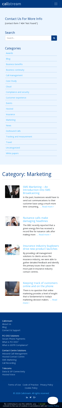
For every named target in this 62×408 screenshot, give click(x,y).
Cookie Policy (31, 388)
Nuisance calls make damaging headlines (35, 219)
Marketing (11, 119)
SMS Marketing (9, 359)
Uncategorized (13, 147)
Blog (8, 58)
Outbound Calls (13, 131)
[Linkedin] (27, 397)
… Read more (46, 206)
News (8, 125)
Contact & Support (11, 330)
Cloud (8, 86)
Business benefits (14, 64)
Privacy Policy (46, 384)
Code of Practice (30, 384)
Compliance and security (17, 92)
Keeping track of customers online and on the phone (40, 284)
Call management (14, 75)
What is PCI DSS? (10, 342)
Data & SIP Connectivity (13, 371)
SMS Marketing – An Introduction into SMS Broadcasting (36, 190)
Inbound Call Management (14, 353)
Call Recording (9, 363)
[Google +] (34, 397)
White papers (12, 153)
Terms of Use (14, 384)
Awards (9, 53)
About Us (6, 324)
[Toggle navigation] (56, 3)
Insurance (10, 114)
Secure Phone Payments (13, 338)
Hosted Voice (8, 374)
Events (9, 103)
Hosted (9, 108)
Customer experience (16, 97)
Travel (9, 142)
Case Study (11, 81)
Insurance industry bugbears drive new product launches (41, 247)
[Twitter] (30, 397)
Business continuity (15, 69)
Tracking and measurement (19, 136)
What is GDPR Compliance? (15, 345)
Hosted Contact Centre (13, 356)
